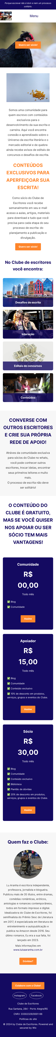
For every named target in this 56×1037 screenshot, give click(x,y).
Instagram (19, 995)
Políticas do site (28, 1019)
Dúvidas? (28, 961)
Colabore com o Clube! (28, 985)
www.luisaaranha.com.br (28, 949)
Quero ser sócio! (28, 44)
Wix (34, 1027)
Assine (28, 618)
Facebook (36, 995)
